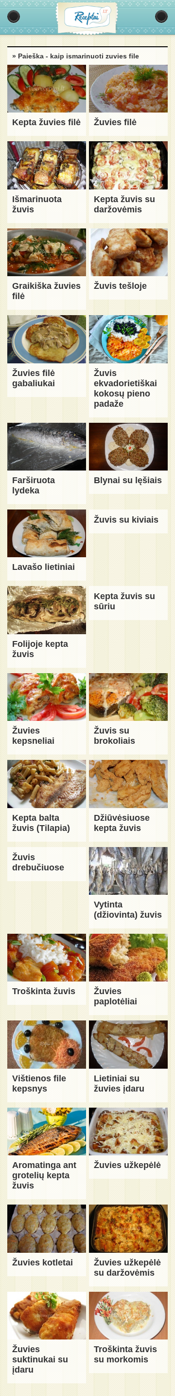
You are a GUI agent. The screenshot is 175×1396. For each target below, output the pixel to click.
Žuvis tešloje (120, 286)
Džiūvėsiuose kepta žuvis (122, 823)
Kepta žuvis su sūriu (124, 601)
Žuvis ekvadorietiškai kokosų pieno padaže (125, 388)
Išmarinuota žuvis (37, 204)
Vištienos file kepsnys (39, 1084)
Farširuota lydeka (33, 485)
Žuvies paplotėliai (115, 996)
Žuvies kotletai (42, 1262)
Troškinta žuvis (43, 991)
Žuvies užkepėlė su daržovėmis (127, 1268)
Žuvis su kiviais (126, 520)
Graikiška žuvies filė (46, 291)
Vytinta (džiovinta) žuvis (128, 910)
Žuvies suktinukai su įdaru (40, 1359)
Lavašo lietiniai (43, 567)
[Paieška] (161, 16)
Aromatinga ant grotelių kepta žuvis (44, 1175)
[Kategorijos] (13, 16)
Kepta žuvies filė (46, 122)
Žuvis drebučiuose (38, 862)
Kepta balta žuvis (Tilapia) (41, 823)
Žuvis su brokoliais (114, 736)
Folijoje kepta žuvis (40, 649)
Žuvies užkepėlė (127, 1165)
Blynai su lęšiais (128, 480)
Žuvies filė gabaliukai (33, 378)
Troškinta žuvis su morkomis (125, 1354)
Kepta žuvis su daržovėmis (124, 204)
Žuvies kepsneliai (33, 736)
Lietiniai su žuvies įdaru (119, 1084)
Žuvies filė (115, 122)
